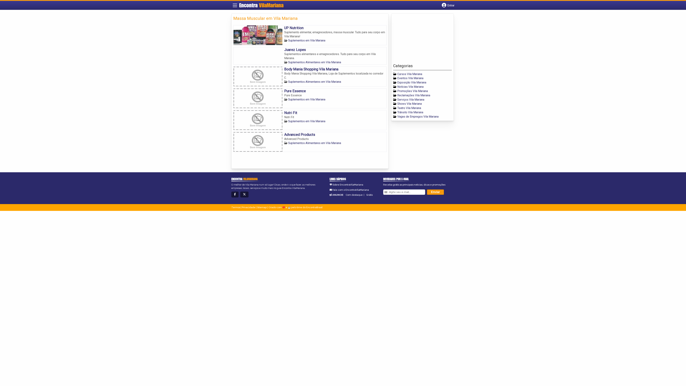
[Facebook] (234, 194)
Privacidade (248, 207)
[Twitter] (244, 194)
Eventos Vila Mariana (410, 78)
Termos (235, 207)
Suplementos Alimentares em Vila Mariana (314, 62)
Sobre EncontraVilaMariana (347, 184)
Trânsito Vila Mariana (410, 112)
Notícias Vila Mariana (410, 86)
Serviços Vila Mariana (410, 99)
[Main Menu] (234, 5)
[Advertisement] (420, 39)
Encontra (261, 5)
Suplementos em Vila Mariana (306, 40)
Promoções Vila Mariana (412, 91)
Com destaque (354, 195)
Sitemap (262, 207)
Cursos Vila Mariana (409, 74)
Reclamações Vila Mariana (413, 95)
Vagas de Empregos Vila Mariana (418, 116)
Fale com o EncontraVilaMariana (350, 190)
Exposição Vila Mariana (411, 82)
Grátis (369, 195)
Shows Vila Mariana (409, 103)
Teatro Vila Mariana (409, 108)
